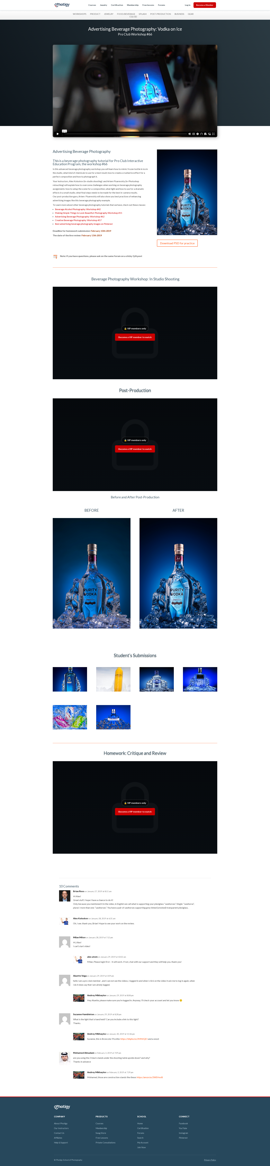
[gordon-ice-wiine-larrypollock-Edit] (113, 691)
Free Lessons (102, 1138)
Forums (161, 5)
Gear (191, 14)
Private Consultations (105, 1142)
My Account (142, 1142)
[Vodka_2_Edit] (200, 691)
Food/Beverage (126, 14)
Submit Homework (68, 246)
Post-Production (160, 14)
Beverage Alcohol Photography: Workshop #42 (78, 209)
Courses (92, 5)
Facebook (183, 1123)
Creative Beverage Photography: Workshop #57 (78, 220)
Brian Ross (78, 891)
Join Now (141, 1147)
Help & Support (61, 1142)
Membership (133, 5)
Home (140, 1123)
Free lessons (148, 5)
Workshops (79, 14)
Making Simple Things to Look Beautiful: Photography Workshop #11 (89, 212)
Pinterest (183, 1138)
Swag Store (101, 1133)
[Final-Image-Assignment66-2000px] (113, 729)
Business (179, 14)
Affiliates (58, 1138)
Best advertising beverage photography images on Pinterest (84, 223)
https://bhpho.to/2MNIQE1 (134, 1038)
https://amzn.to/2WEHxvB (150, 1077)
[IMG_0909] (70, 729)
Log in (187, 5)
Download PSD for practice (177, 243)
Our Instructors (61, 1128)
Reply (204, 893)
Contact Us (59, 1133)
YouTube (183, 1128)
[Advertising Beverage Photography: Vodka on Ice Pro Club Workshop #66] (187, 235)
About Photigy (60, 1123)
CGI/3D (133, 17)
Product (95, 14)
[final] (157, 691)
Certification (117, 5)
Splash (143, 14)
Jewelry (103, 5)
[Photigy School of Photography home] (62, 5)
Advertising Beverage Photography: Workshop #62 (79, 216)
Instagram (183, 1133)
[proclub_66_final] (70, 691)
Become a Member (204, 5)
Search (140, 1138)
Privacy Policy (210, 1160)
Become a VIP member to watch (135, 337)
